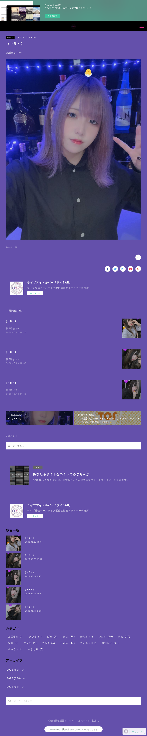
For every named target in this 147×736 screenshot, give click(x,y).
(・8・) (11, 321)
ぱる (52, 636)
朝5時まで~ (12, 328)
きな (69, 636)
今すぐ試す (52, 16)
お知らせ (110, 642)
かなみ (86, 636)
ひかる (35, 636)
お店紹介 (16, 636)
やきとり (35, 649)
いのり (106, 636)
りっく (15, 649)
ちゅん (10, 37)
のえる (30, 642)
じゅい (67, 642)
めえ (124, 636)
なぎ (13, 642)
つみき (48, 642)
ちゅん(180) (12, 247)
